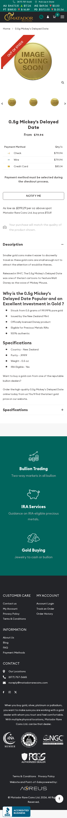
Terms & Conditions (14, 618)
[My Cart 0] (55, 17)
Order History (44, 613)
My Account (10, 608)
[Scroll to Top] (59, 799)
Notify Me (33, 196)
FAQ (5, 647)
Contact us (10, 603)
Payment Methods (14, 652)
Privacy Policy (11, 613)
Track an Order (45, 608)
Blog (5, 642)
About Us (8, 637)
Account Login (45, 603)
